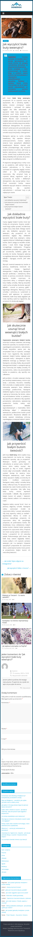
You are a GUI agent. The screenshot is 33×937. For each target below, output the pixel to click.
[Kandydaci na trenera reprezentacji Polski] (16, 604)
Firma (3, 855)
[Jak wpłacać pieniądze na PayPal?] (16, 629)
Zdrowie (3, 872)
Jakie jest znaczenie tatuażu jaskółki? (16, 890)
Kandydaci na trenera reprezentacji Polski (15, 622)
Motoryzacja (5, 861)
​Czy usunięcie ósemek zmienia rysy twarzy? (14, 839)
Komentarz (5, 703)
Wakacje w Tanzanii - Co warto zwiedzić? (13, 596)
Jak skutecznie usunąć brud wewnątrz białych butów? (16, 203)
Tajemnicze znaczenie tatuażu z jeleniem (19, 898)
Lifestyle (6, 41)
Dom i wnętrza (5, 850)
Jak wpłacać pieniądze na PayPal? (14, 646)
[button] (26, 197)
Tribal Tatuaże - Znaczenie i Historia (16, 915)
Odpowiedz (26, 688)
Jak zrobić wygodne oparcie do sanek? (17, 893)
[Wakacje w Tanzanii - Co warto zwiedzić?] (16, 578)
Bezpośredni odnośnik (19, 676)
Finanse (3, 852)
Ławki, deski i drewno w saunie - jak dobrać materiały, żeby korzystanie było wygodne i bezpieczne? (14, 811)
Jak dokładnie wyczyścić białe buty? (15, 200)
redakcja (17, 50)
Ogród (3, 864)
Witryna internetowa (8, 749)
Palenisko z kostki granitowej (14, 895)
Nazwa (4, 729)
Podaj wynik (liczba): (8, 770)
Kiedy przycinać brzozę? (14, 887)
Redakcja (4, 866)
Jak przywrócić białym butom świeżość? (14, 208)
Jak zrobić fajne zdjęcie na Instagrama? (12, 562)
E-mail (4, 739)
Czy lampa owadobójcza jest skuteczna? (13, 816)
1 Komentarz (25, 50)
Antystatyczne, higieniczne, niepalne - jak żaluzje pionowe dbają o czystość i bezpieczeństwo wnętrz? (15, 835)
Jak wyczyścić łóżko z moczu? (19, 568)
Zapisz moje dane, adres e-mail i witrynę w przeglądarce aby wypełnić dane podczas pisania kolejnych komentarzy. (15, 764)
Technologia (5, 869)
